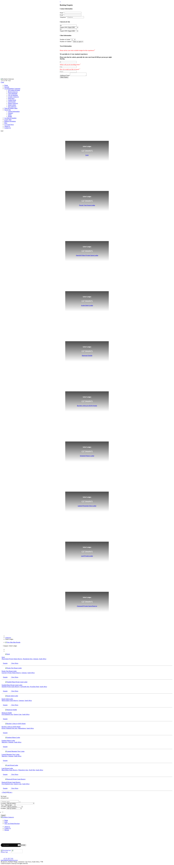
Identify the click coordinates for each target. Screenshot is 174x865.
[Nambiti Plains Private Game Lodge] (16, 682)
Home (6, 85)
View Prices (14, 663)
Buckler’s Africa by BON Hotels (87, 405)
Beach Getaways (13, 92)
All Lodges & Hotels (14, 90)
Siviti (87, 155)
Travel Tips (7, 110)
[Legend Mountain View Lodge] (14, 751)
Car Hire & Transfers (10, 118)
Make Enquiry (64, 77)
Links (6, 822)
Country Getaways (13, 97)
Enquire (5, 663)
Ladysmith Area (24, 686)
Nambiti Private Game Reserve (11, 686)
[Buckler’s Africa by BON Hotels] (15, 723)
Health (10, 116)
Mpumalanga (22, 728)
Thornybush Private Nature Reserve (12, 659)
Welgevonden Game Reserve (10, 700)
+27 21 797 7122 (8, 858)
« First (3, 792)
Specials (6, 87)
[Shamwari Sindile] (11, 709)
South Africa (42, 659)
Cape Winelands (12, 93)
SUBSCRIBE (21, 845)
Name (62, 13)
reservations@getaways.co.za (9, 860)
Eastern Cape (18, 714)
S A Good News (9, 124)
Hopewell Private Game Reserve (87, 606)
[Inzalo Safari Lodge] (11, 696)
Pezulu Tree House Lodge (87, 205)
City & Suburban (13, 95)
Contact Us (7, 128)
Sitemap (6, 830)
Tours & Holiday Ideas (10, 108)
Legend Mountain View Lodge (87, 506)
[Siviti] (7, 654)
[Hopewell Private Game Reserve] (15, 779)
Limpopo (35, 659)
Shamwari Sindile (87, 355)
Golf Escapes (12, 101)
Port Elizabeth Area (7, 714)
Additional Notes (65, 75)
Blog (5, 123)
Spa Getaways (12, 106)
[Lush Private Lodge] (11, 765)
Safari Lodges (12, 105)
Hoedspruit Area (27, 659)
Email (62, 15)
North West (32, 770)
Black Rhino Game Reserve (9, 770)
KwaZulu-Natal (34, 686)
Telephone (63, 17)
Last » (10, 792)
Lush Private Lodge (87, 556)
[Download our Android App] (17, 852)
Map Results (16, 642)
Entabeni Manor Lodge (87, 456)
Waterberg (5, 742)
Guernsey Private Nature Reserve (11, 672)
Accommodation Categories (12, 88)
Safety (10, 115)
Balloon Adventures (10, 121)
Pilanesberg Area (23, 770)
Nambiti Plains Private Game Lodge (87, 255)
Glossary (10, 113)
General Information (14, 111)
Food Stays (11, 98)
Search (3, 815)
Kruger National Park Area (9, 728)
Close (2, 82)
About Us (7, 126)
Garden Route (12, 100)
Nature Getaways (13, 103)
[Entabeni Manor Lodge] (12, 737)
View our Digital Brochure (12, 823)
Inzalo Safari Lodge (87, 305)
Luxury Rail (7, 119)
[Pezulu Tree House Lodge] (13, 668)
